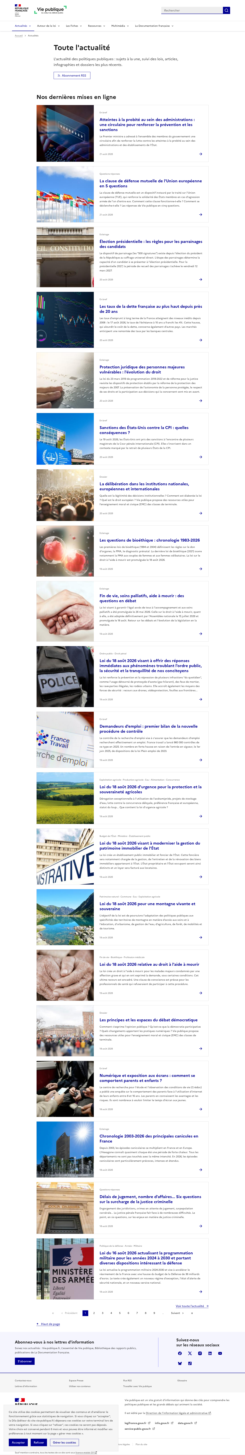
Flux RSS (127, 1380)
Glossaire (182, 1380)
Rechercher (226, 10)
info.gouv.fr (162, 1423)
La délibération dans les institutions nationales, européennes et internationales (144, 486)
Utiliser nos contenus (79, 1386)
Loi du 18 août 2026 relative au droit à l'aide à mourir (149, 964)
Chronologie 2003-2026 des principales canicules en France (149, 1138)
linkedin (210, 1353)
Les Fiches (72, 26)
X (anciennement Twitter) (190, 1353)
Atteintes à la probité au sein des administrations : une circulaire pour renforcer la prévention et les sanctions (147, 125)
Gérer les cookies (64, 1442)
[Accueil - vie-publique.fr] (50, 10)
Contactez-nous (23, 1380)
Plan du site (141, 1444)
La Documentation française (152, 26)
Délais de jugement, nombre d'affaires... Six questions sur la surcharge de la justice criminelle (150, 1199)
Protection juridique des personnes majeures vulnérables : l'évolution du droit (142, 369)
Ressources (94, 26)
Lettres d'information (26, 1386)
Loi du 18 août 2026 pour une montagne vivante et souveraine (147, 906)
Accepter (18, 1442)
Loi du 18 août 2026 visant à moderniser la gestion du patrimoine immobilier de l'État (150, 845)
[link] (53, 1313)
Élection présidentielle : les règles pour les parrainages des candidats (151, 244)
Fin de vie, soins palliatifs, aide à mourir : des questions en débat (142, 598)
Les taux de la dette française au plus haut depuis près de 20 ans (151, 309)
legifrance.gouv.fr (136, 1423)
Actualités (21, 26)
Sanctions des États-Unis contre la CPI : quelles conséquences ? (144, 430)
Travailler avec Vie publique (137, 1386)
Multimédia (118, 26)
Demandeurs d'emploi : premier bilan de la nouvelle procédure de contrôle (149, 728)
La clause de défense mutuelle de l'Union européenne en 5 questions (151, 183)
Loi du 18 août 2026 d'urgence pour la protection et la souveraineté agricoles (151, 789)
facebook (179, 1353)
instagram (200, 1353)
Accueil (19, 35)
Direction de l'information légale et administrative (177, 1413)
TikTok (190, 1363)
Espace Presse (76, 1380)
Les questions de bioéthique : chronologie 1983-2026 (150, 540)
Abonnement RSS (74, 75)
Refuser (39, 1442)
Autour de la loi (46, 26)
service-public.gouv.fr (138, 1429)
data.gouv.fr (186, 1423)
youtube (220, 1353)
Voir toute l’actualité (190, 1306)
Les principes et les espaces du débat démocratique (149, 1020)
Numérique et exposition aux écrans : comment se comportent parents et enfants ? (147, 1078)
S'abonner (25, 1361)
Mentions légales (121, 1444)
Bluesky (179, 1363)
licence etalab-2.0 (85, 1452)
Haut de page (50, 1324)
